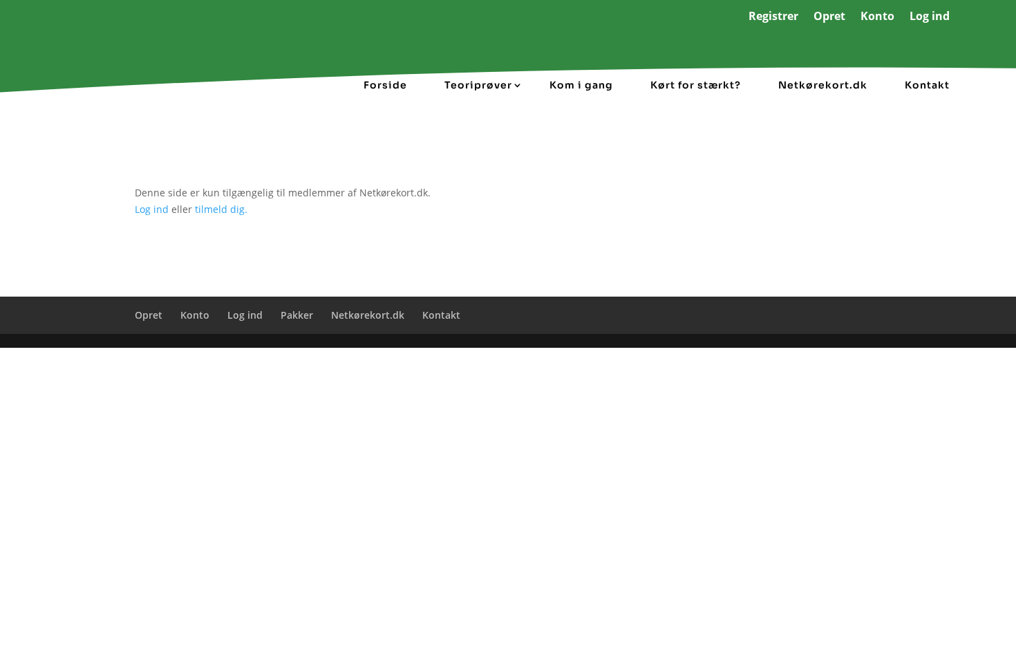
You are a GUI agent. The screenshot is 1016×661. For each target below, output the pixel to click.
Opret (829, 17)
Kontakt (927, 85)
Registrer (773, 17)
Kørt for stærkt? (695, 85)
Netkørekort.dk (822, 85)
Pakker (297, 315)
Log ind (930, 17)
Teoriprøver (478, 85)
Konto (877, 17)
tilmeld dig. (221, 209)
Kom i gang (581, 85)
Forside (385, 85)
